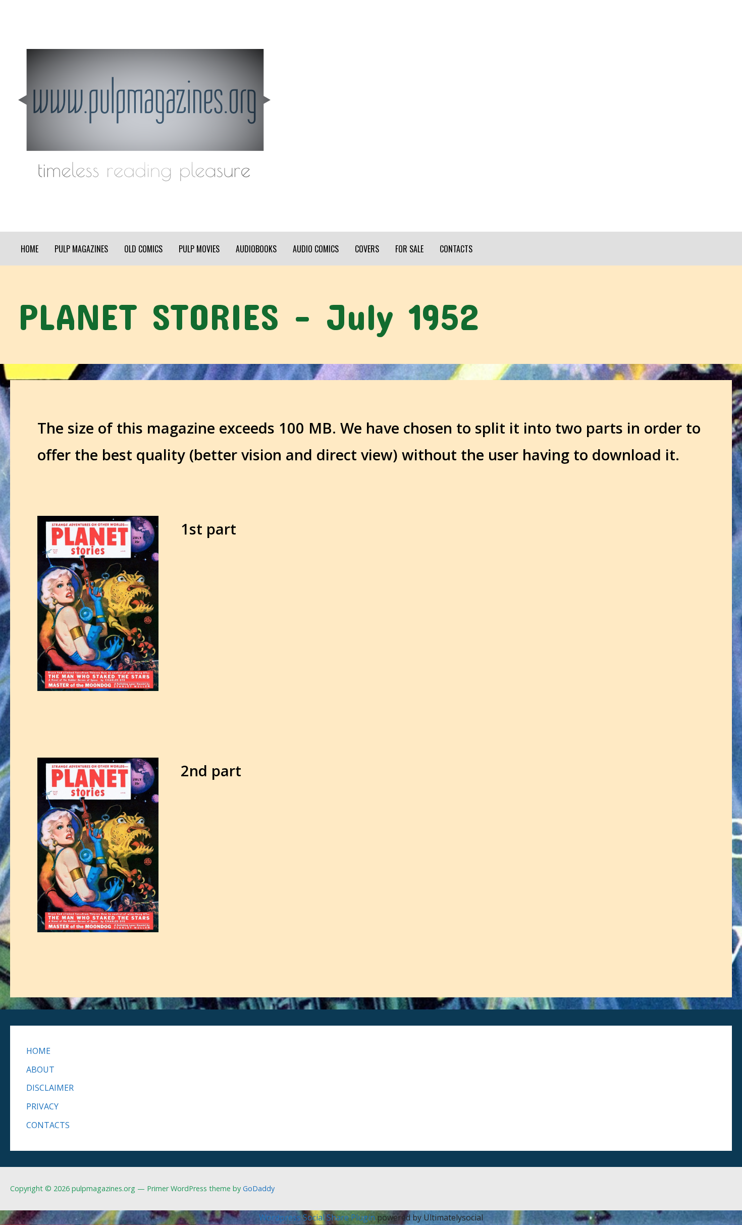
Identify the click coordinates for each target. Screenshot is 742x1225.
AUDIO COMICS (316, 249)
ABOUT (40, 1069)
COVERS (367, 249)
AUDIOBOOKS (256, 249)
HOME (29, 249)
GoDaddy (259, 1188)
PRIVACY (42, 1106)
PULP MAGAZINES (81, 249)
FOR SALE (409, 249)
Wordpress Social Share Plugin (318, 1217)
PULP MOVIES (199, 249)
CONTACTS (456, 249)
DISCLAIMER (50, 1087)
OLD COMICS (143, 249)
